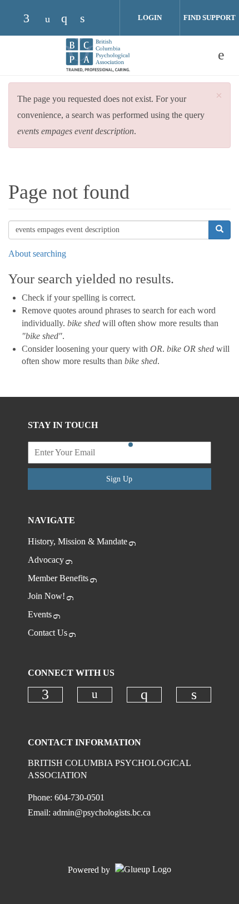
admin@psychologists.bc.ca (102, 812)
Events (40, 614)
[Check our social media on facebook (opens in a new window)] (31, 19)
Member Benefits (58, 578)
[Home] (97, 55)
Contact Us (47, 632)
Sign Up (119, 479)
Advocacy (46, 559)
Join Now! (46, 596)
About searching (37, 253)
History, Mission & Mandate (77, 541)
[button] (219, 96)
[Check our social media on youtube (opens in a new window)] (50, 19)
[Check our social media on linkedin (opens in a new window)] (88, 19)
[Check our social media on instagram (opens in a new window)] (69, 19)
